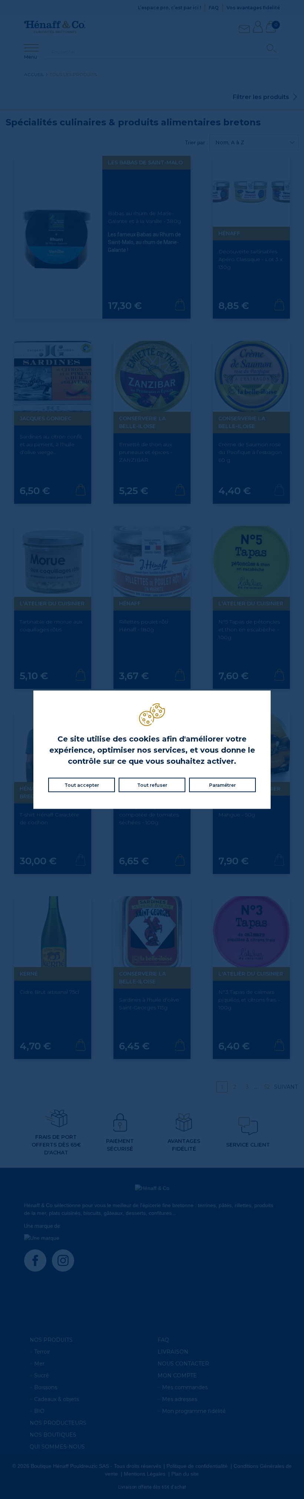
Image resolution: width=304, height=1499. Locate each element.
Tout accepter (82, 785)
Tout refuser (152, 785)
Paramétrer (222, 785)
